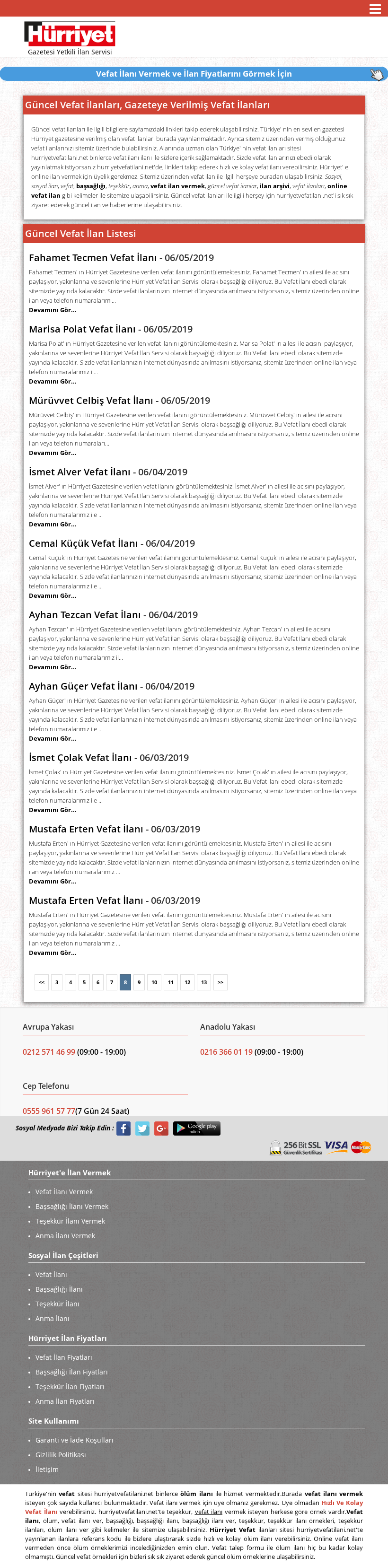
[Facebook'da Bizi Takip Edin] (123, 1128)
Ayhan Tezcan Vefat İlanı (85, 614)
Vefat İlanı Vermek (64, 1191)
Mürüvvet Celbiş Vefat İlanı (91, 400)
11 (171, 982)
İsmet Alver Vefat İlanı (80, 471)
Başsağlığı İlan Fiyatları (71, 1371)
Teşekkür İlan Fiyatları (70, 1386)
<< (41, 982)
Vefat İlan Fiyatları (63, 1357)
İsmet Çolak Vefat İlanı (80, 757)
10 (154, 982)
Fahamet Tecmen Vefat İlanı (93, 257)
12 (187, 982)
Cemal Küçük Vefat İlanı (83, 543)
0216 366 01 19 (226, 1052)
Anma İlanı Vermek (65, 1235)
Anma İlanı (52, 1318)
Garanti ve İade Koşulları (74, 1439)
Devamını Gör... (53, 310)
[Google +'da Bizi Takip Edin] (161, 1128)
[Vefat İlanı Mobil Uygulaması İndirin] (196, 1128)
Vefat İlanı (51, 1274)
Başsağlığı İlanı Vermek (71, 1206)
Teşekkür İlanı (57, 1303)
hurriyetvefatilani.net (125, 167)
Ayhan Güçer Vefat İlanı (83, 686)
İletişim (47, 1469)
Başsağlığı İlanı (59, 1289)
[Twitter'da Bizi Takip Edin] (142, 1128)
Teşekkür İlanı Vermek (70, 1220)
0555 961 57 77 (49, 1111)
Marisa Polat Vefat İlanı (82, 329)
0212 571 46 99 (50, 1052)
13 (204, 982)
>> (220, 982)
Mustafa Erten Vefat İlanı (86, 828)
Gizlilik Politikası (60, 1454)
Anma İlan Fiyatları (65, 1401)
